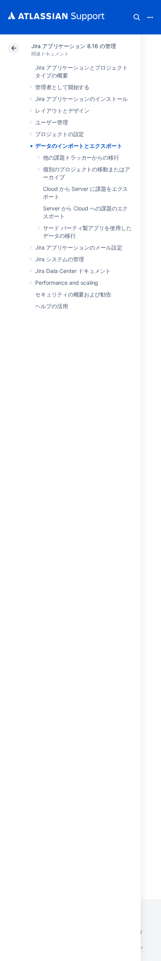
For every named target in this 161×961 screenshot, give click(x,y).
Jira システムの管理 (59, 259)
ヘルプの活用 (51, 306)
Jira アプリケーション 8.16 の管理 (73, 46)
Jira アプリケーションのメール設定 (78, 247)
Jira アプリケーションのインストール (81, 98)
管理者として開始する (62, 87)
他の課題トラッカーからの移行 (81, 157)
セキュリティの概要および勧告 (73, 294)
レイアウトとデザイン (62, 110)
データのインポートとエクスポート (78, 145)
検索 (137, 17)
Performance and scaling (66, 282)
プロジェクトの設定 (59, 134)
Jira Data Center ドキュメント (73, 271)
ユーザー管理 (51, 122)
